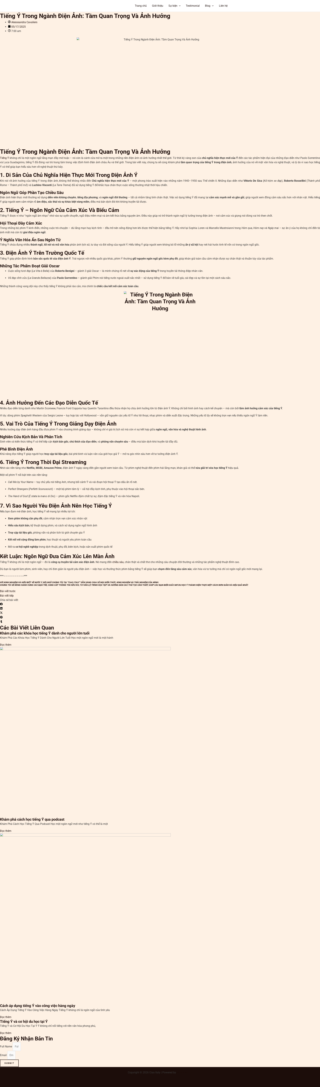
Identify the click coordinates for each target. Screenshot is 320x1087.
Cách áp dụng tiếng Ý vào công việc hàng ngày (37, 1006)
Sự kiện (172, 5)
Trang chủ (141, 5)
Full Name (6, 1046)
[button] (247, 5)
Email (3, 1055)
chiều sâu (118, 562)
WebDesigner (184, 1072)
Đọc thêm (5, 644)
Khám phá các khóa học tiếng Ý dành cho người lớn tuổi (45, 633)
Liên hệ (223, 5)
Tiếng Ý (4, 158)
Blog (207, 5)
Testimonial (193, 5)
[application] (179, 6)
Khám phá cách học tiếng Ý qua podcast (32, 819)
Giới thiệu (157, 5)
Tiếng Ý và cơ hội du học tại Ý (24, 1021)
